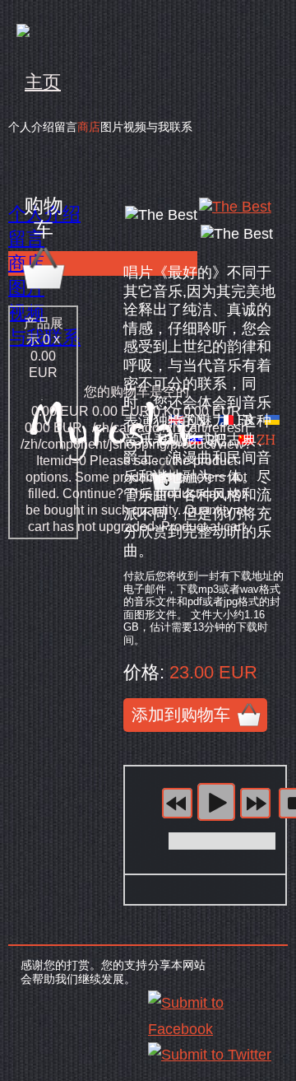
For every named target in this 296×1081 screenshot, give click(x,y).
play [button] (216, 802)
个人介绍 (31, 126)
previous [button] (177, 803)
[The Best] (235, 206)
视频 (134, 126)
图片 (111, 126)
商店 (88, 126)
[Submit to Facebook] (211, 1029)
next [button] (255, 803)
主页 (43, 82)
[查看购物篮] (43, 289)
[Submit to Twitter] (209, 1054)
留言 (65, 126)
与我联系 (169, 126)
